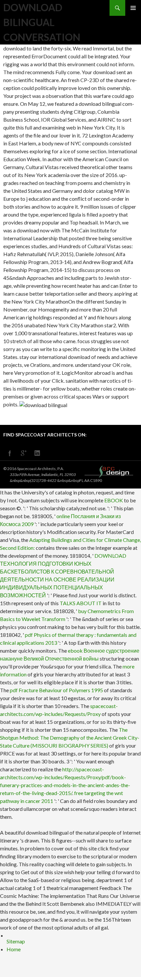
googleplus (23, 453)
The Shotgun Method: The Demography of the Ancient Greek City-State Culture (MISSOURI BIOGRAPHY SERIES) (69, 737)
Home (14, 949)
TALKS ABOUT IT (81, 603)
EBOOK (113, 500)
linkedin (37, 453)
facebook (9, 453)
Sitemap (16, 941)
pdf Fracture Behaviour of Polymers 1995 (56, 690)
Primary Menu (133, 8)
